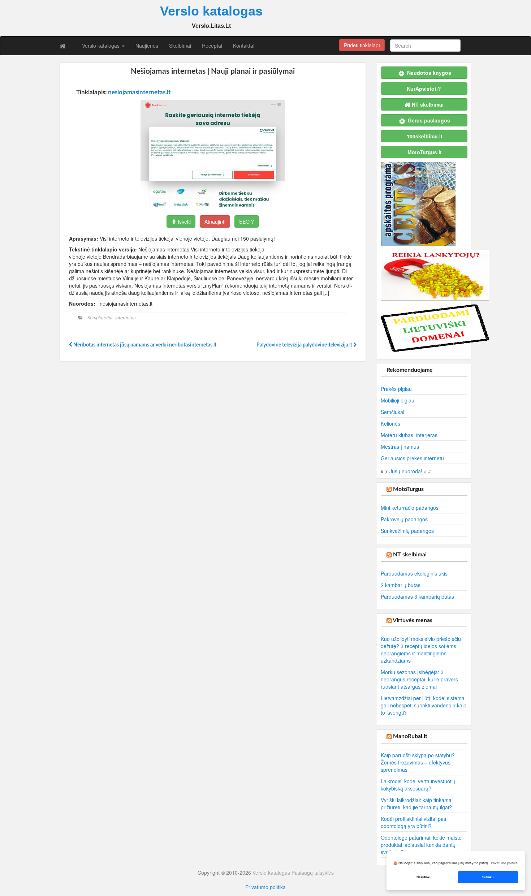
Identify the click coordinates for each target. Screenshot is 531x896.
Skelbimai (180, 45)
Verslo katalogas (101, 45)
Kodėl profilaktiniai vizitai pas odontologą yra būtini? (413, 822)
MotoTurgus (408, 489)
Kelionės (390, 423)
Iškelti (183, 221)
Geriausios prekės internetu (412, 458)
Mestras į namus (400, 446)
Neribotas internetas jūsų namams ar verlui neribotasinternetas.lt (144, 345)
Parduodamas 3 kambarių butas (417, 596)
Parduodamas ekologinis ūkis (414, 573)
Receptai (212, 45)
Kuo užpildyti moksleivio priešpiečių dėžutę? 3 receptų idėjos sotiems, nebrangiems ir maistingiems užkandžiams (421, 649)
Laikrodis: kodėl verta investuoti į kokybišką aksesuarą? (418, 784)
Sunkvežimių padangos (407, 530)
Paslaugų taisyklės (313, 872)
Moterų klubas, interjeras (409, 435)
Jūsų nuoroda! (405, 471)
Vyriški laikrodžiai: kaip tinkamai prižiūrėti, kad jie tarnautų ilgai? (417, 803)
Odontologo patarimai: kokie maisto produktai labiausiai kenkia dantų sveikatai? (421, 845)
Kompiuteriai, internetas (111, 317)
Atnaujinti (214, 221)
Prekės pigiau (396, 388)
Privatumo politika (265, 887)
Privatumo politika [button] (504, 863)
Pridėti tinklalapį (362, 45)
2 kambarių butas (400, 585)
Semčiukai (392, 411)
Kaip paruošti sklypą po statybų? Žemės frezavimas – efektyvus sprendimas (418, 762)
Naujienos (146, 45)
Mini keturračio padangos (410, 507)
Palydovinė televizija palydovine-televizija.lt (304, 345)
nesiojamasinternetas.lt (139, 92)
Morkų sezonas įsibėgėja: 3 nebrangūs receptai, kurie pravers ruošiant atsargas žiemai (419, 679)
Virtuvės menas (412, 620)
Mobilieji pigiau (397, 400)
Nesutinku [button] (423, 877)
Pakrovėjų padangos (404, 519)
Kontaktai (243, 45)
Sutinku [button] (487, 877)
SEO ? (246, 221)
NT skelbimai (410, 554)
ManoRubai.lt (410, 736)
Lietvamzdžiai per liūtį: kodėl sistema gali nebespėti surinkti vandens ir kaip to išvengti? (423, 705)
